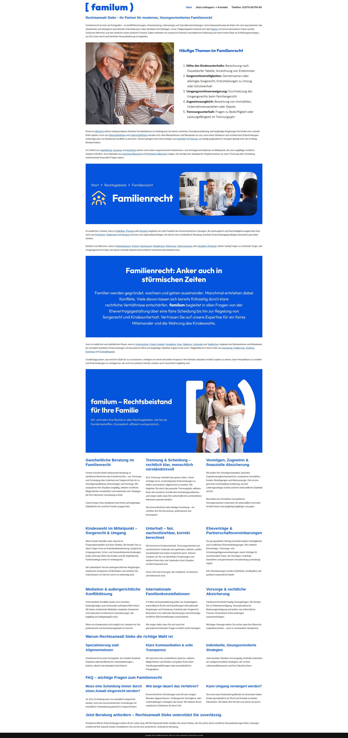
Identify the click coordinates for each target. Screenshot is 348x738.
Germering (227, 348)
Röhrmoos (171, 246)
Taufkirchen (213, 344)
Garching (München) (132, 154)
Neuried (143, 231)
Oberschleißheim (117, 135)
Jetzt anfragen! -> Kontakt (212, 7)
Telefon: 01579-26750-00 (247, 7)
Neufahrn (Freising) (207, 246)
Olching (125, 235)
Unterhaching (141, 344)
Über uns (172, 735)
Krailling (250, 348)
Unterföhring (106, 150)
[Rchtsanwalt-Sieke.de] (109, 7)
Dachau (194, 139)
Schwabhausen (107, 352)
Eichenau (90, 352)
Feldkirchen (239, 348)
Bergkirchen (159, 246)
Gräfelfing (120, 231)
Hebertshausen (123, 246)
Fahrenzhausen (184, 246)
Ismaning (117, 150)
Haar (179, 344)
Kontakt (200, 735)
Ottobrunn (187, 344)
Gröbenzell (111, 235)
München (99, 131)
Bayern (214, 29)
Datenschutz (193, 735)
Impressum (184, 735)
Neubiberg (171, 344)
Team (178, 735)
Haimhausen (146, 246)
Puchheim (100, 235)
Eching (135, 246)
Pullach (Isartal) (157, 344)
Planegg (130, 231)
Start (189, 7)
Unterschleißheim (138, 135)
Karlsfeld (181, 139)
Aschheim (131, 150)
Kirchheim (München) (157, 154)
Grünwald (198, 344)
